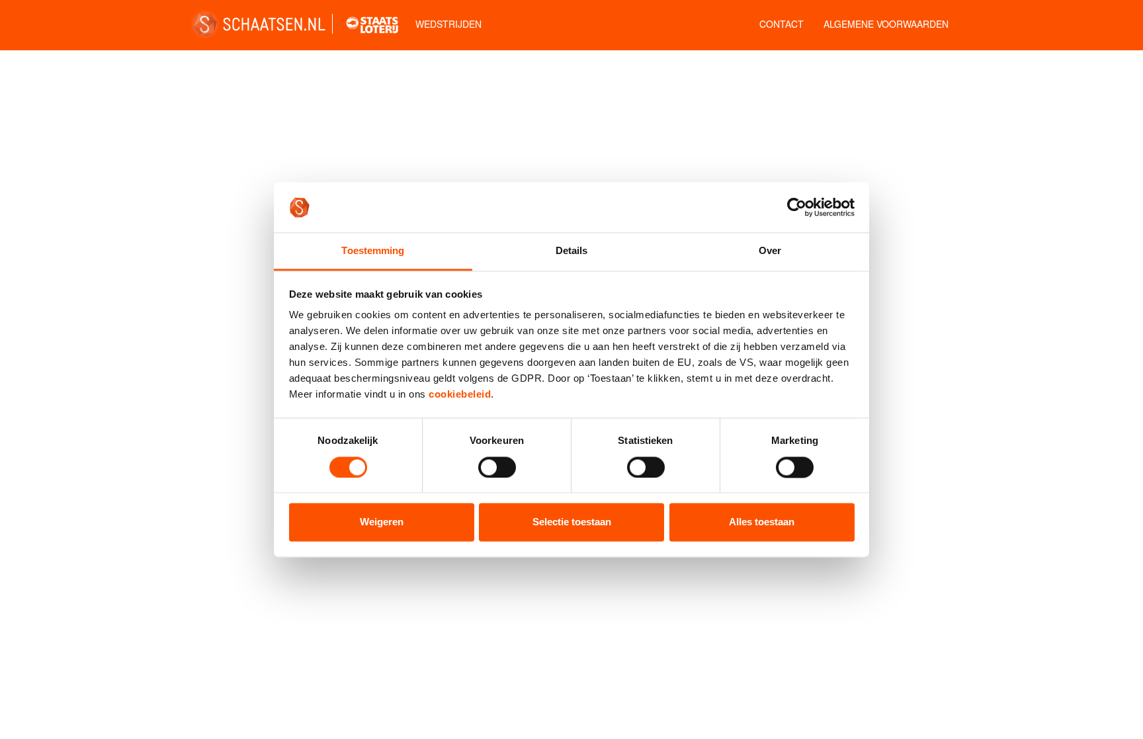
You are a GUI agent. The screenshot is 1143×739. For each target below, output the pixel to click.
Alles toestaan (761, 522)
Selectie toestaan (571, 522)
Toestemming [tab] (372, 251)
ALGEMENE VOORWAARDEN (886, 23)
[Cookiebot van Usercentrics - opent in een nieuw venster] (797, 207)
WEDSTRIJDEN (448, 23)
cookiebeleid (460, 394)
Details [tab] (572, 251)
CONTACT (781, 23)
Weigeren (381, 522)
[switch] (497, 467)
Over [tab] (770, 251)
